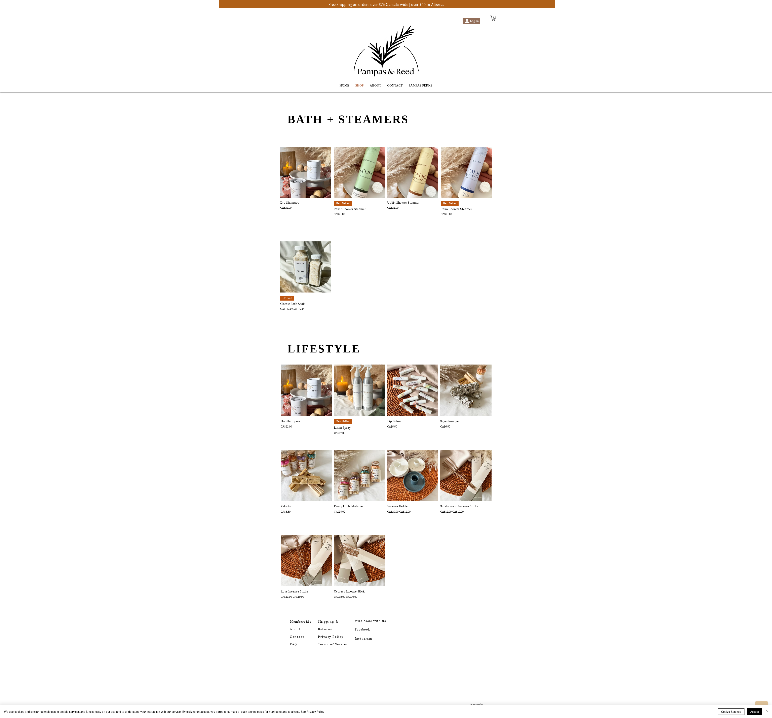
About (295, 629)
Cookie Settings (731, 712)
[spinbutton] (359, 223)
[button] (494, 18)
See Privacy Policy (312, 712)
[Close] (767, 711)
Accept (754, 712)
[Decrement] (337, 223)
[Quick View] (305, 172)
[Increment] (381, 223)
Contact (297, 637)
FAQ (293, 644)
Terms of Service (333, 644)
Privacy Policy (331, 637)
